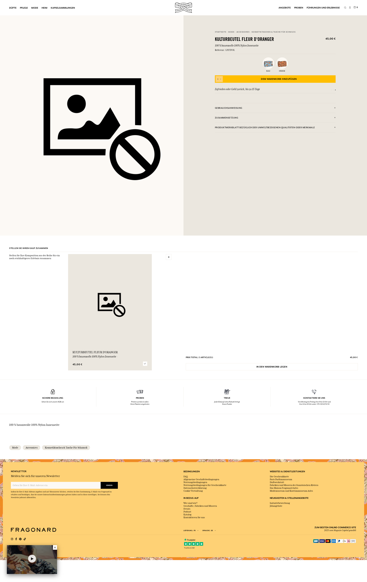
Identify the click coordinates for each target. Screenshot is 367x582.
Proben (298, 7)
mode (15, 447)
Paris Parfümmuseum (281, 479)
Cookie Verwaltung (193, 491)
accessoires (31, 447)
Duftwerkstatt (277, 482)
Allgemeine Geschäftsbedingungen (201, 479)
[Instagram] (12, 539)
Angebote (285, 7)
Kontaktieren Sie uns (194, 517)
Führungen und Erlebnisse (323, 7)
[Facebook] (16, 539)
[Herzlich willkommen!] (183, 7)
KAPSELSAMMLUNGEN (63, 7)
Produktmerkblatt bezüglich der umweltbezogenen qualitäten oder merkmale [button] (265, 127)
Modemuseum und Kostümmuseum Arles (291, 491)
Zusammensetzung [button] (226, 117)
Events (187, 509)
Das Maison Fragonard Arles (284, 488)
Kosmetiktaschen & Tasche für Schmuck (66, 447)
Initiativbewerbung (280, 503)
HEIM (44, 7)
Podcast (187, 511)
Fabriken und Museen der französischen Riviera (294, 485)
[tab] (275, 108)
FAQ (186, 476)
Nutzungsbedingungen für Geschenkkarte (205, 485)
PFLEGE (24, 7)
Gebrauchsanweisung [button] (228, 108)
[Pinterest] (20, 539)
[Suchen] (345, 7)
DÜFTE (12, 7)
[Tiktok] (25, 539)
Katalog (187, 514)
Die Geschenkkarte (279, 476)
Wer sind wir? (190, 503)
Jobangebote (276, 506)
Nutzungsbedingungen (195, 482)
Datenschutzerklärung (195, 488)
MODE (34, 7)
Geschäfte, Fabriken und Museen (200, 506)
